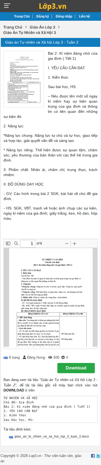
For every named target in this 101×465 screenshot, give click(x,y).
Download (76, 368)
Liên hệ (84, 16)
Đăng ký (42, 16)
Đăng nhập (64, 16)
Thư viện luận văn (58, 456)
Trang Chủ (22, 16)
